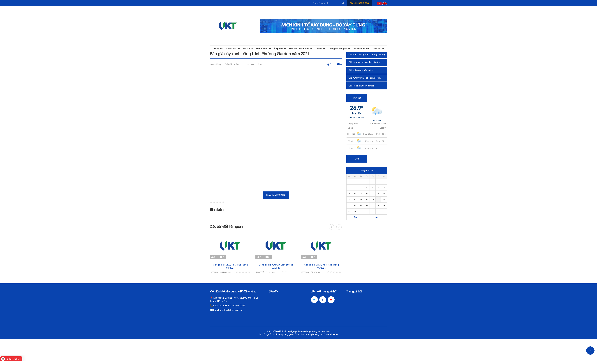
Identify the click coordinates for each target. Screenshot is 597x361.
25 (361, 205)
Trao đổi (377, 48)
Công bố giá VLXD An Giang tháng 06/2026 (321, 266)
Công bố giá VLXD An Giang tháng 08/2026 (230, 266)
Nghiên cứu (262, 48)
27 (373, 205)
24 (355, 205)
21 (378, 199)
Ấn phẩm (278, 48)
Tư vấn (318, 48)
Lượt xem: (251, 64)
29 (384, 205)
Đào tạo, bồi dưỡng (299, 48)
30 (349, 211)
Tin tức (246, 48)
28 (378, 205)
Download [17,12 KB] (275, 195)
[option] (230, 253)
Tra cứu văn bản (361, 48)
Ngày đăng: (215, 64)
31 (355, 211)
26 (367, 205)
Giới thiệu (231, 48)
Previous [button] (331, 226)
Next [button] (339, 226)
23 (349, 205)
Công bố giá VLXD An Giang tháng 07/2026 (276, 266)
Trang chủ (218, 48)
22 (384, 199)
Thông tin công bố (337, 48)
